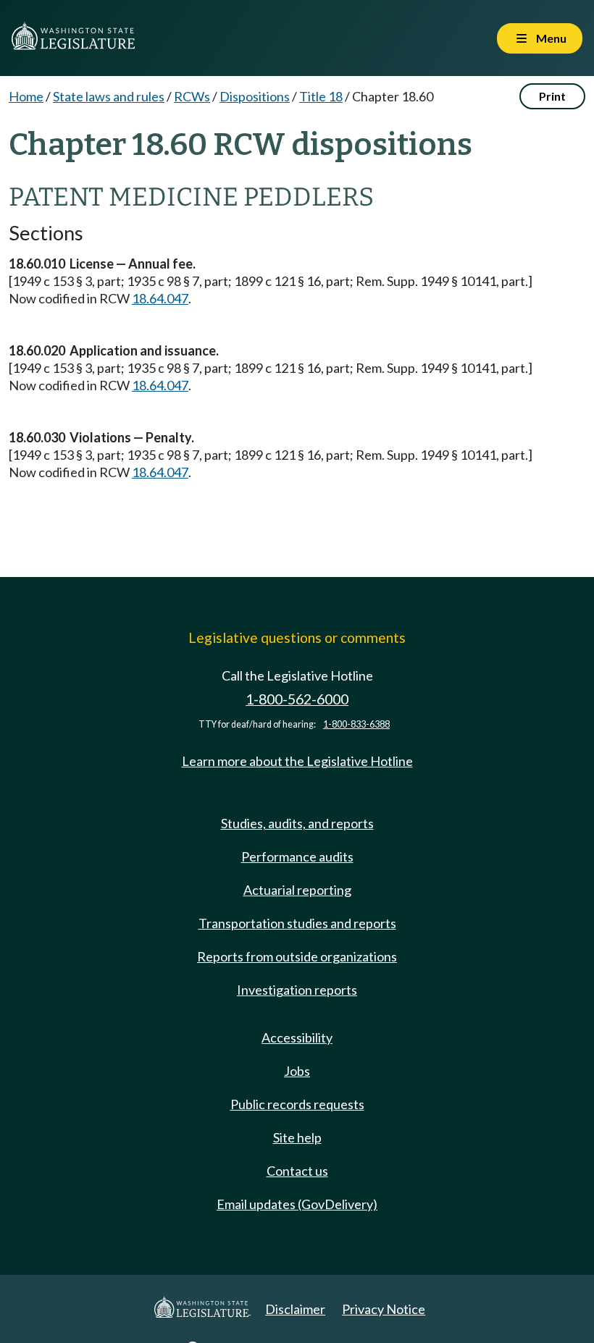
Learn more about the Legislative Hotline (297, 761)
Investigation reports (297, 990)
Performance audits (297, 856)
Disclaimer (295, 1309)
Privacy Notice (383, 1309)
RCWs (192, 96)
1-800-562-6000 (297, 699)
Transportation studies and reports (297, 923)
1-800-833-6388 (356, 724)
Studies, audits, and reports (297, 823)
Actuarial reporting (297, 890)
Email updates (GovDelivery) (297, 1204)
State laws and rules (108, 96)
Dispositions (254, 96)
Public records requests (297, 1104)
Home (26, 96)
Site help (297, 1137)
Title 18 (321, 96)
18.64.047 (160, 298)
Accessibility (297, 1037)
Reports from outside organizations (297, 956)
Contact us (297, 1171)
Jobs (297, 1071)
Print (552, 96)
